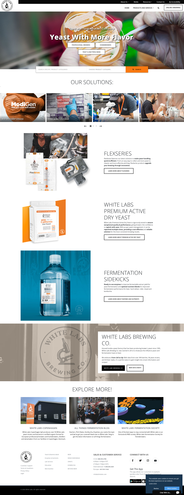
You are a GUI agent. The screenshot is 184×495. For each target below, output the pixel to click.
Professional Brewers (81, 45)
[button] (158, 7)
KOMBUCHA (71, 465)
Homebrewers (105, 45)
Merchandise (49, 469)
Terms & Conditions (27, 468)
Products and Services (143, 8)
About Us (124, 2)
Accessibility (175, 2)
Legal (22, 473)
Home (127, 8)
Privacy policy (25, 471)
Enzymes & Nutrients (51, 458)
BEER (69, 454)
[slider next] (100, 126)
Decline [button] (156, 488)
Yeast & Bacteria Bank (92, 52)
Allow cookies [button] (172, 488)
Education (48, 465)
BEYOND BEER (72, 469)
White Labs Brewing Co (113, 368)
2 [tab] (93, 126)
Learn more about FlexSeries (118, 171)
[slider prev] (85, 126)
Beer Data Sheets (135, 368)
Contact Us (161, 2)
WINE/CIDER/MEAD (74, 458)
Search (138, 69)
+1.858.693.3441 (109, 467)
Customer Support (26, 466)
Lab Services (49, 462)
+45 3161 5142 (104, 469)
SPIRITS (70, 462)
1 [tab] (90, 126)
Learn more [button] (153, 483)
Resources (147, 2)
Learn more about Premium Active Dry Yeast (124, 237)
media (136, 2)
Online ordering (173, 8)
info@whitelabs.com (99, 474)
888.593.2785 (102, 459)
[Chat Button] (166, 492)
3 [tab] (96, 126)
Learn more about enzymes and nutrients (123, 299)
